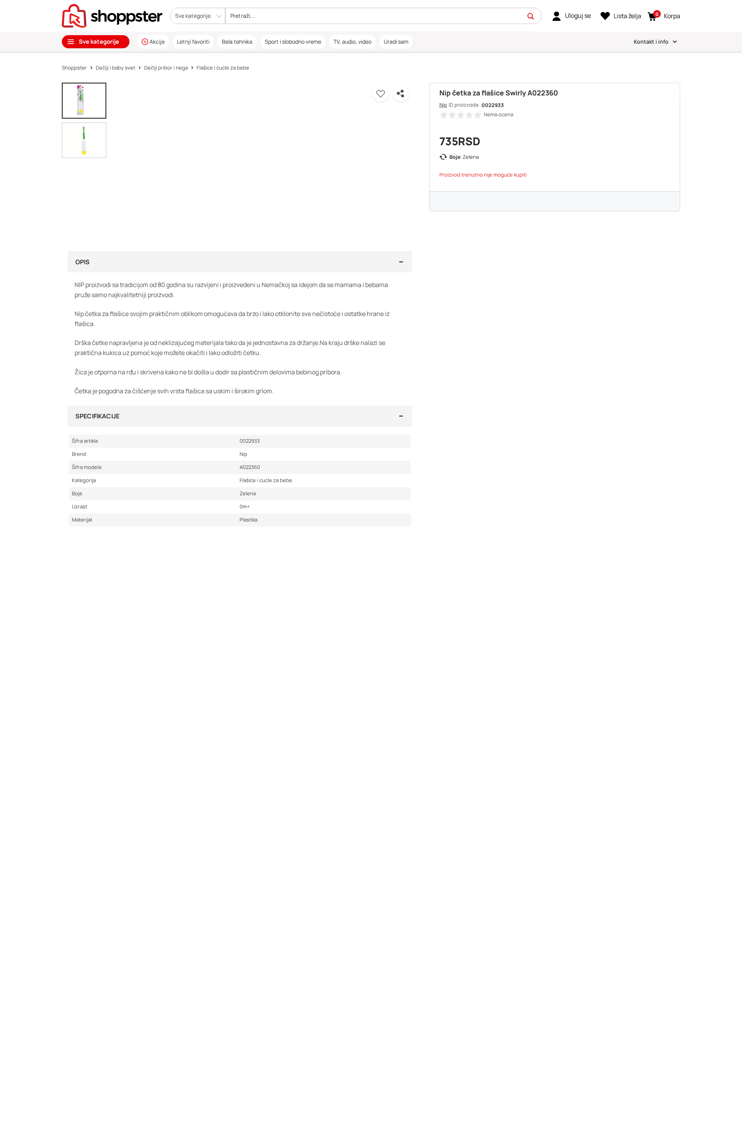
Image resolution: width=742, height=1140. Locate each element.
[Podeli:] (401, 94)
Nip (443, 104)
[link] (571, 16)
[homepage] (112, 15)
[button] (197, 16)
